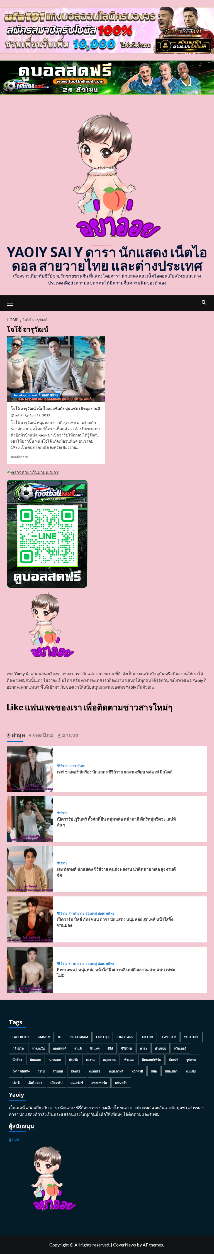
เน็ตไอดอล (35, 1082)
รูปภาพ (191, 1060)
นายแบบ (55, 1060)
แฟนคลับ (121, 1082)
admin (19, 415)
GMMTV (44, 1037)
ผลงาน (90, 1060)
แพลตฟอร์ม (99, 1082)
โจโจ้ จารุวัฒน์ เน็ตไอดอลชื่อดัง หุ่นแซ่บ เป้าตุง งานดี (55, 408)
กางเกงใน (38, 1048)
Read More (19, 457)
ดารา (143, 1048)
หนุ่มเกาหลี (116, 1071)
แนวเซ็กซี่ (76, 1082)
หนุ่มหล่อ (95, 1071)
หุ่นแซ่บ (191, 1071)
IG (60, 1037)
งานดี (78, 1048)
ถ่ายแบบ (160, 1048)
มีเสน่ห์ (173, 1060)
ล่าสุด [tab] (18, 735)
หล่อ (154, 1071)
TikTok (147, 1037)
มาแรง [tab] (69, 735)
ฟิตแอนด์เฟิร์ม (151, 1060)
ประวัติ (73, 1060)
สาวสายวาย (76, 913)
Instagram (79, 1037)
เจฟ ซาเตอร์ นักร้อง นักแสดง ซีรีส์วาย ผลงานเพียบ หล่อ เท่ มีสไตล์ (114, 772)
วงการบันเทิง (21, 1071)
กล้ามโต (18, 1048)
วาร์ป (41, 1071)
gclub (14, 1139)
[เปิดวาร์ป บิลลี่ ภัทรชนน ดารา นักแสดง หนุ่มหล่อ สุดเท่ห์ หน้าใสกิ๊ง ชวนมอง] (30, 919)
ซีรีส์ (110, 1048)
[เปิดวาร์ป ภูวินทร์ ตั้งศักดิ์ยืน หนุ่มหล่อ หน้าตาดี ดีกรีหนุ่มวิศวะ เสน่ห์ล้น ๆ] (30, 818)
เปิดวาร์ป (56, 1082)
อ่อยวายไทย (50, 395)
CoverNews (124, 1244)
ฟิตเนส (129, 1060)
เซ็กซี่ (16, 1082)
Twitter (168, 1037)
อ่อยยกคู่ (91, 913)
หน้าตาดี (137, 1071)
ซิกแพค (94, 1048)
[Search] (203, 302)
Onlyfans (125, 1037)
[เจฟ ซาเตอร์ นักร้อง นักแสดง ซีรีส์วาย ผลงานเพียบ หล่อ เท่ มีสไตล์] (30, 768)
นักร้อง (17, 1060)
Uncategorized (25, 395)
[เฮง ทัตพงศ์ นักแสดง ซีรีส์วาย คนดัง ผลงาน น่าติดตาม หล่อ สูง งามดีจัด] (30, 868)
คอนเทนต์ (59, 1048)
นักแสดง (35, 1060)
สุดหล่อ (76, 1071)
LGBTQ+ (102, 1037)
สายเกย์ (58, 1071)
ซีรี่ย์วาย (62, 766)
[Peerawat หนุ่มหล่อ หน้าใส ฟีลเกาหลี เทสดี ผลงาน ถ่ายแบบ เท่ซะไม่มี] (30, 969)
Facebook (21, 1037)
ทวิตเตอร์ (180, 1048)
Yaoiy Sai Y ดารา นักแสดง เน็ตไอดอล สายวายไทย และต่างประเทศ (107, 259)
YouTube (191, 1037)
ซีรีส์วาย (126, 1048)
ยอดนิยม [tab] (42, 735)
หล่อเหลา (171, 1071)
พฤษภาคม (109, 1060)
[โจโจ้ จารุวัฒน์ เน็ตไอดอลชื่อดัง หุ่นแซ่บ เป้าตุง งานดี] (56, 369)
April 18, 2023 (40, 415)
